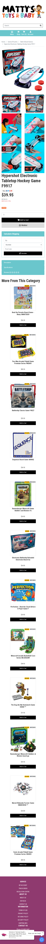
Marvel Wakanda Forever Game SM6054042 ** (23, 804)
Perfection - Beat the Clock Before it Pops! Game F (23, 608)
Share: (4, 191)
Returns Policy (23, 917)
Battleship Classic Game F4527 (23, 410)
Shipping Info (23, 923)
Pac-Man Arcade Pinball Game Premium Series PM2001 (23, 362)
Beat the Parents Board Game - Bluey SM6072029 (23, 313)
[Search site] (41, 26)
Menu (12, 34)
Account (30, 34)
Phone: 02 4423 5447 (23, 929)
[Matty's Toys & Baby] (23, 12)
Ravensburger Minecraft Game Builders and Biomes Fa (23, 510)
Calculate (24, 253)
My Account (23, 885)
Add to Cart (24, 220)
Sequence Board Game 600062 (23, 460)
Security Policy (23, 920)
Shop (18, 34)
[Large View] (11, 103)
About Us (23, 898)
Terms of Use (23, 910)
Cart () (24, 34)
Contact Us (23, 904)
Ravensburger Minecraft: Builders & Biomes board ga (23, 755)
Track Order (23, 888)
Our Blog (23, 901)
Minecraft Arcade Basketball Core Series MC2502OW (23, 657)
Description (7, 262)
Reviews (6, 272)
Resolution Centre (23, 892)
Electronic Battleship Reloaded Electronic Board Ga (23, 559)
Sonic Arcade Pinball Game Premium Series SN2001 (23, 853)
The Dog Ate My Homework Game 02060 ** (23, 706)
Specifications (8, 267)
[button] (23, 225)
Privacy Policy (23, 913)
